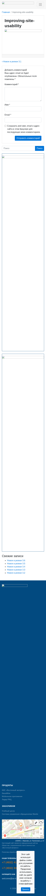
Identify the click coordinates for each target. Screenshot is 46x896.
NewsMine (6, 793)
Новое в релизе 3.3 (16, 570)
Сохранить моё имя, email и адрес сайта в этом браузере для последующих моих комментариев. (23, 129)
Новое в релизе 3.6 (16, 560)
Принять (25, 889)
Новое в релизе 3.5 (16, 563)
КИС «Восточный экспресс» (13, 790)
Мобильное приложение (12, 796)
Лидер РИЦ (6, 799)
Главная (6, 12)
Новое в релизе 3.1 (12, 61)
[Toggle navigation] (40, 4)
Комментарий (12, 84)
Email (8, 115)
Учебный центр (8, 811)
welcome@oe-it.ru (10, 878)
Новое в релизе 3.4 (16, 567)
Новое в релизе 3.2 (16, 573)
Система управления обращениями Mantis (20, 814)
